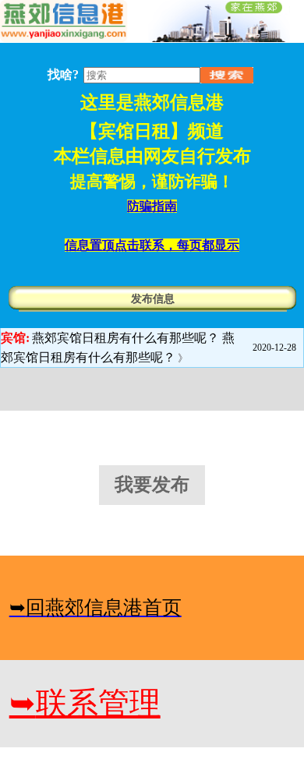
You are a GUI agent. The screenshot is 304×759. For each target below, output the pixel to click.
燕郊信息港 (179, 102)
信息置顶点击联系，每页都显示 (152, 245)
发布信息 (153, 299)
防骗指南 (152, 206)
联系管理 (85, 703)
